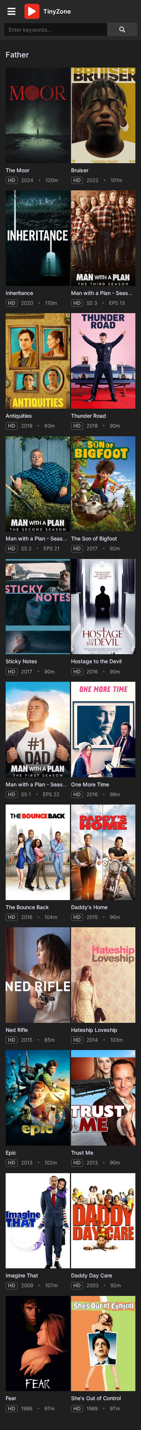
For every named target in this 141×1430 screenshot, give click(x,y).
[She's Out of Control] (103, 1343)
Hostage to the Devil (96, 661)
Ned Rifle (17, 1030)
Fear (11, 1398)
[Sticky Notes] (38, 607)
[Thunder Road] (103, 361)
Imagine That (22, 1275)
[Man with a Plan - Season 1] (38, 729)
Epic (11, 1152)
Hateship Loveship (94, 1030)
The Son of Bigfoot (94, 538)
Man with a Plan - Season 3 (105, 293)
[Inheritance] (38, 238)
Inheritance (19, 293)
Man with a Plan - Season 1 (39, 784)
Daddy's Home (89, 907)
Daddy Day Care (91, 1275)
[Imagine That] (38, 1221)
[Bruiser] (103, 115)
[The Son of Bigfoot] (103, 484)
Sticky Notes (21, 661)
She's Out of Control (96, 1398)
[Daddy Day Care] (103, 1221)
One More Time (90, 784)
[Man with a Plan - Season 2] (38, 484)
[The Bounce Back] (38, 852)
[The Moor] (38, 115)
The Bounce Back (27, 907)
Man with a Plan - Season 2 (40, 538)
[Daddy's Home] (103, 852)
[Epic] (38, 1098)
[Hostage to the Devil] (103, 607)
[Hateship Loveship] (103, 975)
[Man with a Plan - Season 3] (103, 238)
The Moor (17, 170)
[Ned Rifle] (38, 975)
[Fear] (38, 1343)
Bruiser (79, 170)
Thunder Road (88, 415)
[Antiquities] (38, 361)
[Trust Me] (103, 1098)
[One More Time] (103, 729)
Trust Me (82, 1152)
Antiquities (19, 415)
